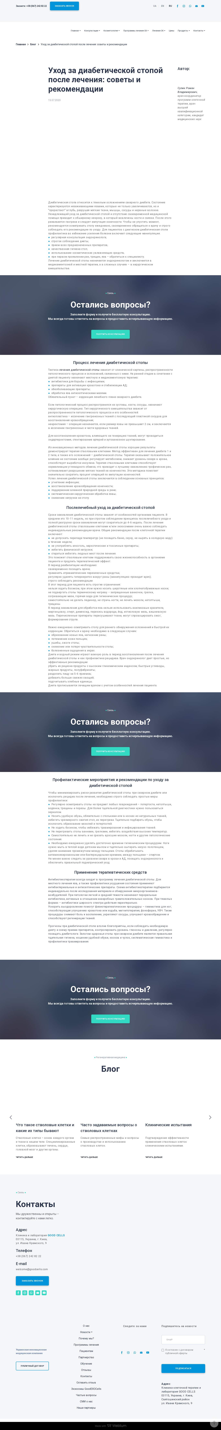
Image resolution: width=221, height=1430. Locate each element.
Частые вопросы (86, 1395)
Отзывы (86, 1370)
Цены (171, 30)
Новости (85, 1332)
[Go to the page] (26, 30)
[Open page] (191, 78)
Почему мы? (86, 1338)
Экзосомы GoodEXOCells (86, 1388)
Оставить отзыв (86, 1382)
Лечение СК (158, 30)
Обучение (86, 1363)
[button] (64, 6)
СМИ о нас (86, 1401)
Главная (75, 30)
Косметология (111, 30)
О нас (86, 1325)
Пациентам (86, 1351)
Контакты (198, 30)
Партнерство (86, 1357)
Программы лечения (86, 1344)
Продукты (183, 30)
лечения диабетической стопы (79, 369)
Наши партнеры (86, 1407)
